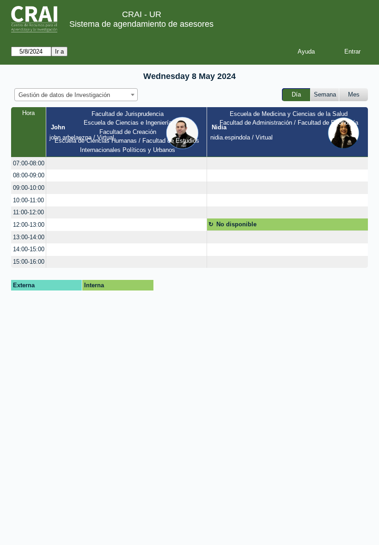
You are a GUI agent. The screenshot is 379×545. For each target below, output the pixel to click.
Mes (354, 94)
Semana (325, 94)
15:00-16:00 (28, 261)
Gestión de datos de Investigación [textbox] (64, 94)
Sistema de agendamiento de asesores (141, 24)
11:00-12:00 (28, 212)
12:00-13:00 (28, 224)
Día (296, 94)
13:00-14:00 (28, 237)
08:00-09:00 (28, 175)
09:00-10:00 (28, 187)
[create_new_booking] (126, 163)
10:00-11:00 (28, 200)
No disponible (236, 224)
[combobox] (76, 94)
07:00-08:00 (28, 163)
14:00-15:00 (28, 249)
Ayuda (306, 51)
